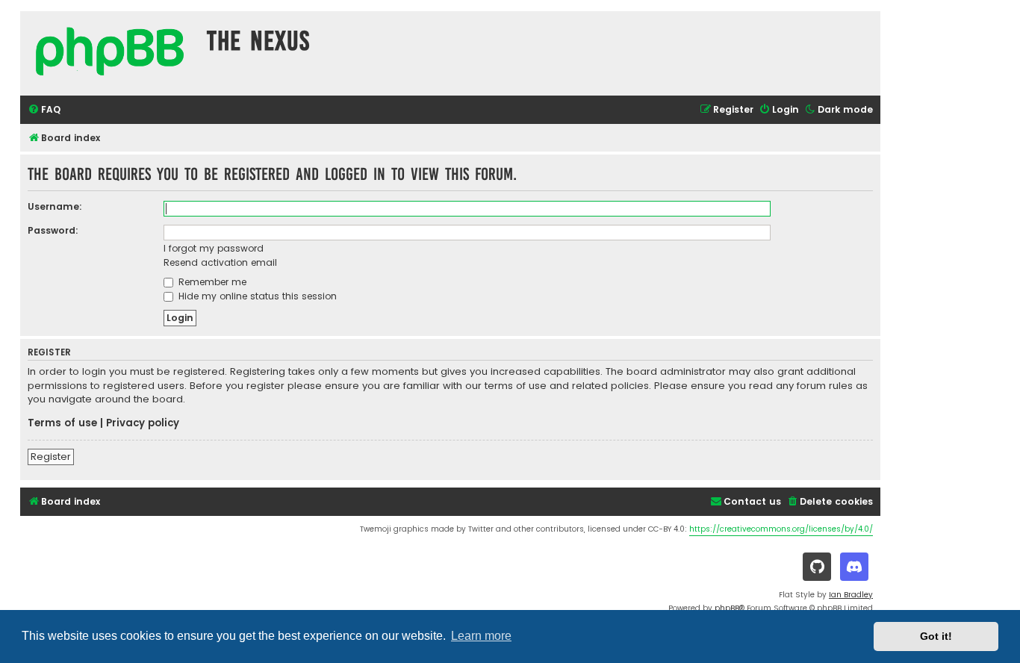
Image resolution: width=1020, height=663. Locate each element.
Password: (53, 230)
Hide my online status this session (256, 296)
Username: (55, 206)
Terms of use (62, 423)
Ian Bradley (851, 594)
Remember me (210, 282)
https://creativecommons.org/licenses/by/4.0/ (781, 529)
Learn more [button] (481, 635)
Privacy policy (142, 423)
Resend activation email (220, 262)
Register (51, 456)
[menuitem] (44, 110)
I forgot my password (214, 248)
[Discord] (854, 566)
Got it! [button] (936, 636)
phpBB (727, 608)
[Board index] (110, 53)
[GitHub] (817, 566)
